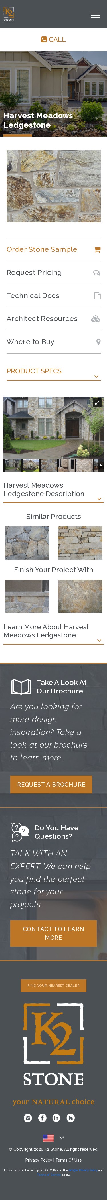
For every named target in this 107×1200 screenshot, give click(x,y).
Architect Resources (42, 318)
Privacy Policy (38, 1160)
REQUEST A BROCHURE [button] (51, 784)
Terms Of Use (68, 1160)
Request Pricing (34, 272)
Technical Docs (33, 295)
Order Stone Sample (42, 249)
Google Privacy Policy (83, 1170)
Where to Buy (31, 341)
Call (56, 39)
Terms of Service (49, 1174)
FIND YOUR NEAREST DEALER (53, 986)
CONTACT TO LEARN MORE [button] (53, 933)
